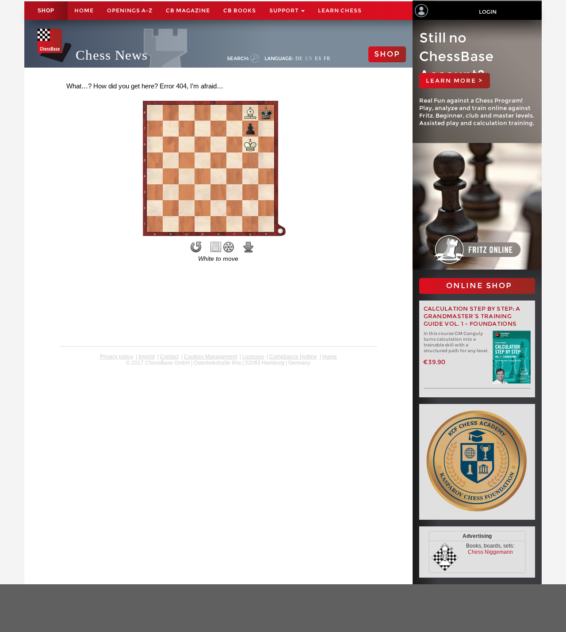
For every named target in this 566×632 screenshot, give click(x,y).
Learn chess (340, 10)
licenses (253, 357)
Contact (169, 357)
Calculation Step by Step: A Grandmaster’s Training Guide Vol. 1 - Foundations (472, 316)
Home (84, 10)
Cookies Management (210, 357)
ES (318, 58)
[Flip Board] (196, 247)
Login (488, 11)
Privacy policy (116, 357)
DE (299, 58)
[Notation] (215, 247)
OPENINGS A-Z (130, 10)
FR (327, 58)
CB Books (239, 10)
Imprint (146, 357)
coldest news (218, 369)
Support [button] (284, 10)
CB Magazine (188, 10)
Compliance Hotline (293, 357)
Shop (46, 11)
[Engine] (228, 247)
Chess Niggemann (490, 552)
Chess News (112, 55)
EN (309, 58)
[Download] (248, 247)
